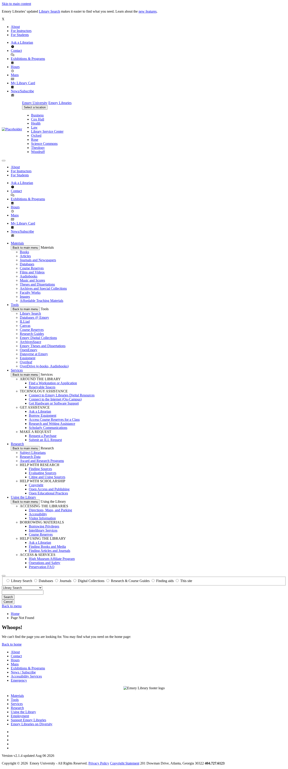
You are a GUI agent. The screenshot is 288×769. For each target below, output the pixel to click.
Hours (15, 67)
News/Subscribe (22, 91)
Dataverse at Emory (34, 354)
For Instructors (21, 31)
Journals (65, 581)
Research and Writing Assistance (52, 423)
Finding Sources (40, 469)
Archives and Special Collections (43, 288)
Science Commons (44, 144)
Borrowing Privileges (44, 526)
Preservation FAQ (41, 567)
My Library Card (23, 83)
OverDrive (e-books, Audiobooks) (44, 366)
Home (15, 614)
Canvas (25, 326)
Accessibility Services (26, 676)
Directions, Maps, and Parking (50, 510)
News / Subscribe (23, 672)
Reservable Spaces (42, 387)
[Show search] (3, 575)
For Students (20, 35)
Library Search (49, 11)
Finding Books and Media (47, 546)
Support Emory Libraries (28, 720)
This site (186, 581)
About (15, 27)
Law (34, 127)
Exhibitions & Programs (28, 59)
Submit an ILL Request (45, 440)
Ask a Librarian (22, 42)
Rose (34, 139)
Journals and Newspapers (38, 260)
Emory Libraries (60, 103)
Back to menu (12, 606)
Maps (15, 75)
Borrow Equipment (42, 415)
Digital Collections (91, 581)
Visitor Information (42, 518)
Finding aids (165, 581)
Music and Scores (32, 280)
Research (17, 444)
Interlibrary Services (43, 530)
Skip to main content (16, 4)
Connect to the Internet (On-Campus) (55, 399)
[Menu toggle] (3, 160)
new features (148, 11)
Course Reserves (32, 268)
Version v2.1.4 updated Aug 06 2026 (28, 756)
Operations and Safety (44, 563)
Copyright (36, 485)
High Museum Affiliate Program (52, 559)
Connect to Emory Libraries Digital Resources (61, 395)
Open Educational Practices (48, 493)
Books (24, 252)
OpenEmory (28, 350)
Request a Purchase (42, 436)
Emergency (19, 680)
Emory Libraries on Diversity (31, 724)
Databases (27, 264)
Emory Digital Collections (38, 338)
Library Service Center (47, 131)
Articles (25, 256)
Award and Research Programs (42, 461)
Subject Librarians (33, 453)
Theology (38, 148)
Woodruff (38, 152)
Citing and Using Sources (47, 477)
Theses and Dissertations (37, 284)
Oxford (36, 135)
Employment (20, 716)
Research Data (30, 457)
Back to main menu (25, 247)
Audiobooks (28, 276)
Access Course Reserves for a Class (54, 419)
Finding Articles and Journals (49, 551)
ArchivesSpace (30, 342)
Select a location (35, 107)
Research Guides (32, 334)
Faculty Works (30, 292)
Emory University (34, 103)
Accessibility (38, 514)
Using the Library (23, 497)
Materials (17, 243)
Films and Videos (32, 272)
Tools (15, 305)
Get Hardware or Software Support (54, 403)
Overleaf (26, 362)
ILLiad (25, 321)
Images (25, 296)
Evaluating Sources (42, 473)
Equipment (27, 358)
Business (37, 115)
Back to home (12, 644)
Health (35, 123)
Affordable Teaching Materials (41, 301)
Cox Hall (37, 119)
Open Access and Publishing (49, 489)
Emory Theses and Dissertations (42, 346)
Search (8, 597)
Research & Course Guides (130, 581)
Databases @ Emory (34, 317)
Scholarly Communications (48, 428)
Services (17, 370)
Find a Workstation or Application (53, 383)
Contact (16, 50)
